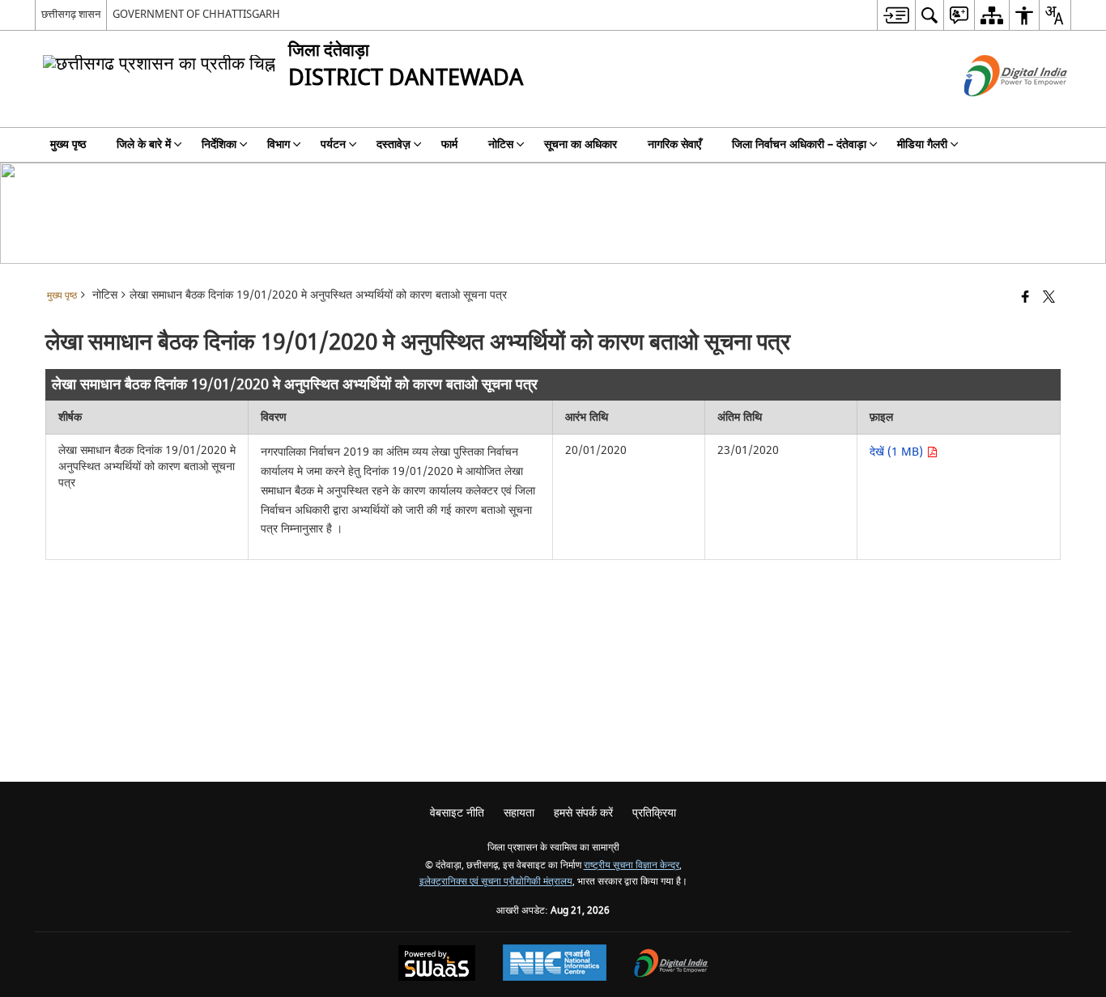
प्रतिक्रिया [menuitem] (654, 812)
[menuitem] (896, 15)
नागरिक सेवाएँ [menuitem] (674, 144)
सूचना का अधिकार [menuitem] (580, 144)
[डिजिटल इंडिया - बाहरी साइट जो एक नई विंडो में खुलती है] (995, 110)
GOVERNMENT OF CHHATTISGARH (196, 14)
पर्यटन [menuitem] (333, 144)
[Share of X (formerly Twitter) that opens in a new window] (1049, 298)
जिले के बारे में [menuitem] (144, 144)
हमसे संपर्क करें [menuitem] (583, 812)
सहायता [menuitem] (519, 812)
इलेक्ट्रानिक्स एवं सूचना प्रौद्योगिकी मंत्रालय (495, 882)
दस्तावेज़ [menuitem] (393, 144)
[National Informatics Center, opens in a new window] (555, 964)
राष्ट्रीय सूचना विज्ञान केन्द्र (631, 865)
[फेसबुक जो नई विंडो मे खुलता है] (1025, 298)
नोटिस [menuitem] (500, 144)
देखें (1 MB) (898, 451)
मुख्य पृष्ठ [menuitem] (68, 144)
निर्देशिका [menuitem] (219, 144)
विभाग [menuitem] (278, 144)
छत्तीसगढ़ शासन (70, 14)
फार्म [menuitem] (449, 144)
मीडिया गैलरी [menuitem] (922, 144)
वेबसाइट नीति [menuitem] (457, 812)
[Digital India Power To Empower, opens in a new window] (671, 965)
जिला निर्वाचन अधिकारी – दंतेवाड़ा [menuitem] (799, 144)
